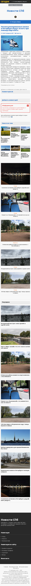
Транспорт (5, 552)
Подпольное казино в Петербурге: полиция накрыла (15, 471)
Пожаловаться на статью (7, 85)
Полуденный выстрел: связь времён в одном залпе (15, 268)
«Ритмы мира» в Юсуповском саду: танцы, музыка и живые (15, 292)
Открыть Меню (16, 22)
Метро (4, 554)
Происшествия (6, 541)
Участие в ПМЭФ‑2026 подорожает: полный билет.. (15, 155)
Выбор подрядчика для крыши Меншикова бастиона (15, 448)
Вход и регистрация (6, 116)
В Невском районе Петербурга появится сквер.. (24, 137)
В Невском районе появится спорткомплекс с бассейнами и (15, 245)
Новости (18, 33)
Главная (6, 566)
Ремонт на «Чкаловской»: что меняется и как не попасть (15, 215)
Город (15, 186)
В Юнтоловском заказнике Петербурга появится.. (5, 140)
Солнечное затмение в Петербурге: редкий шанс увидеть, (15, 188)
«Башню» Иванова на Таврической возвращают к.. (25, 156)
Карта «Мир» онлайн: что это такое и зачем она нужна (15, 347)
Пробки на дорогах (7, 548)
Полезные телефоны (7, 550)
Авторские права (23, 566)
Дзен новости (23, 89)
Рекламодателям (13, 566)
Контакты (16, 568)
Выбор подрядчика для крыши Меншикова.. (5, 154)
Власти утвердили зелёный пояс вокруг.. (15, 135)
